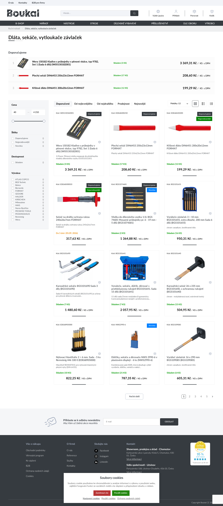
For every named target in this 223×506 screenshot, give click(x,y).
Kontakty (23, 3)
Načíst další (134, 396)
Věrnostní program (35, 455)
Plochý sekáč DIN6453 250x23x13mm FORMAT (58, 75)
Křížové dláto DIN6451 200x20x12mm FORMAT (58, 88)
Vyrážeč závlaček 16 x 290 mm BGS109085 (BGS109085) (183, 358)
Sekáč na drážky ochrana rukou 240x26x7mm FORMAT (73, 218)
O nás (11, 3)
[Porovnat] (99, 142)
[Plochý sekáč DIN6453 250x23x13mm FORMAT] (23, 75)
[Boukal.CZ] (23, 13)
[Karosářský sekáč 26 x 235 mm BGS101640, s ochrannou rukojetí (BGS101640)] (190, 268)
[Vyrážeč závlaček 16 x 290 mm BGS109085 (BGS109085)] (190, 339)
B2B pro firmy (38, 3)
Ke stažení (31, 461)
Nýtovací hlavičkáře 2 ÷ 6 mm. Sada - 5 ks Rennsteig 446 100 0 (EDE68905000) (78, 358)
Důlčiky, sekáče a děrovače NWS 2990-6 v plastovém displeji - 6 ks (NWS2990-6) (134, 358)
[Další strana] (212, 396)
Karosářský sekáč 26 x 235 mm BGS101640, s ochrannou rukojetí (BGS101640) (185, 289)
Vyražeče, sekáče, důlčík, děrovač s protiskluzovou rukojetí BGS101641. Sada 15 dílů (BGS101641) (133, 289)
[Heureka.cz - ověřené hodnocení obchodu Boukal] (200, 464)
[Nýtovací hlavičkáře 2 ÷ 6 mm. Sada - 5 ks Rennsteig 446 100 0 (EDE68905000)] (79, 339)
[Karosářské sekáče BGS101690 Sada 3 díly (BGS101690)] (79, 268)
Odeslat (169, 422)
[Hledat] (134, 13)
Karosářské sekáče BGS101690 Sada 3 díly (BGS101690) (77, 287)
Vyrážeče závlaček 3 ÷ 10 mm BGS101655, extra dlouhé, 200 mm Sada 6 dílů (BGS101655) (189, 220)
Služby (70, 461)
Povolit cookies (120, 493)
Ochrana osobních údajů (37, 471)
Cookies (30, 476)
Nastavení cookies (91, 498)
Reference (72, 455)
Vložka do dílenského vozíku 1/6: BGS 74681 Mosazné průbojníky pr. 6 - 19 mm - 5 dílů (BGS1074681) (134, 220)
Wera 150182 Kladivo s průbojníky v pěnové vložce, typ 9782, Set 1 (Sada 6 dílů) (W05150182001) (65, 63)
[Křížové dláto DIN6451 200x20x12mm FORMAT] (23, 88)
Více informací (134, 459)
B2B (28, 466)
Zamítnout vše (102, 493)
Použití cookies (108, 498)
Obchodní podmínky (35, 450)
